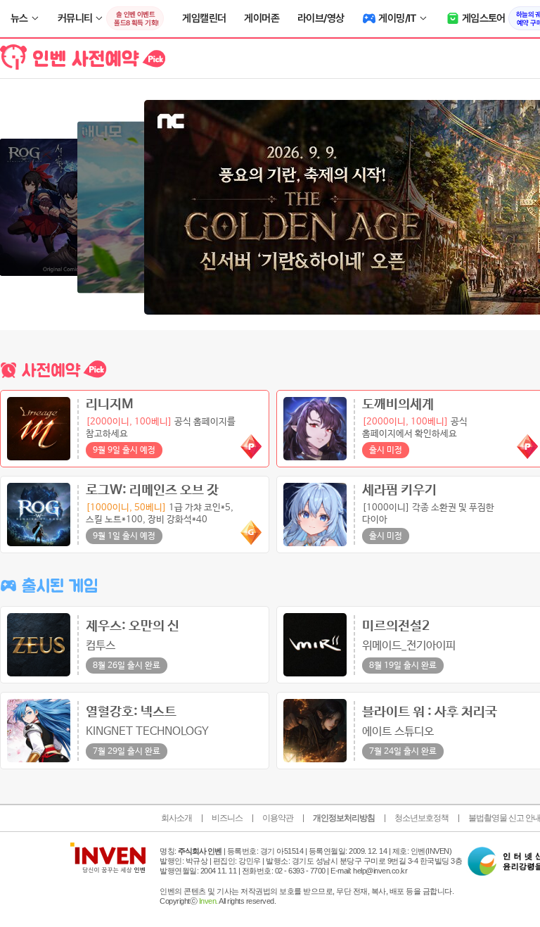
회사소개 (176, 818)
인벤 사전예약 (82, 58)
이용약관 (277, 818)
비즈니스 (227, 818)
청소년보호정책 (421, 818)
